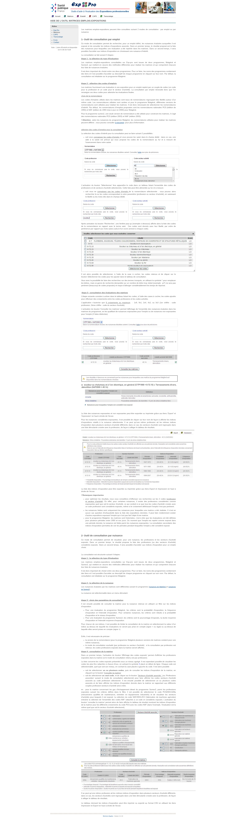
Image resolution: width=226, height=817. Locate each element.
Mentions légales (108, 816)
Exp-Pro (56, 30)
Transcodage (108, 16)
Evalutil (83, 16)
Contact (56, 42)
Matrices (70, 16)
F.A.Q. (55, 40)
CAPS (94, 16)
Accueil (57, 16)
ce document (119, 123)
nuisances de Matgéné (157, 587)
